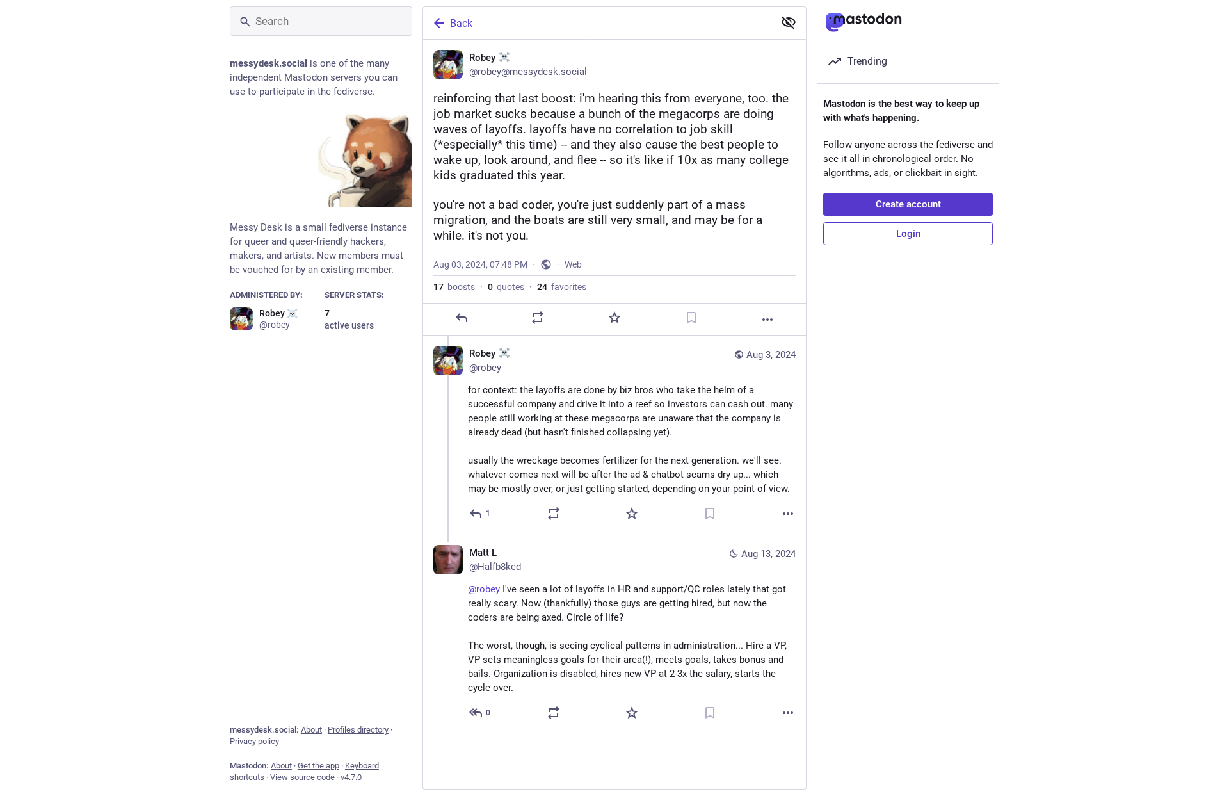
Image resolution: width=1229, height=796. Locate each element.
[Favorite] (614, 317)
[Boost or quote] (537, 317)
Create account (908, 204)
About (311, 730)
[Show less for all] (788, 22)
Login (908, 234)
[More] (767, 319)
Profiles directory (358, 730)
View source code (302, 777)
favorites (561, 287)
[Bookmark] (691, 317)
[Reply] (461, 317)
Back (461, 23)
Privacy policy (254, 741)
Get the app (318, 765)
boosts (454, 287)
